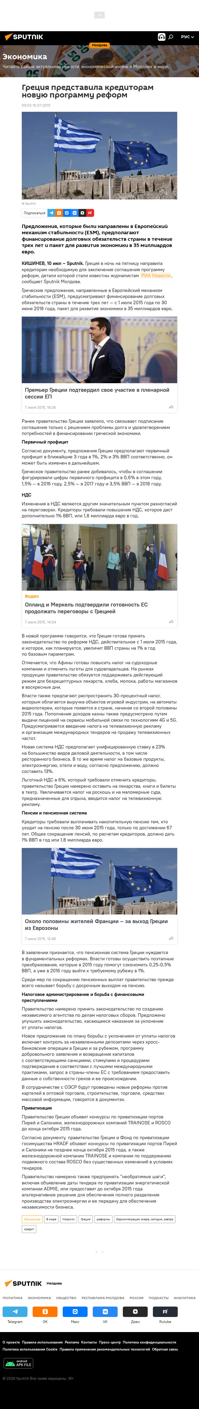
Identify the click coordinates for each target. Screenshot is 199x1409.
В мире (51, 1219)
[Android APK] (18, 1364)
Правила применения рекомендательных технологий (105, 1349)
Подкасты (159, 1297)
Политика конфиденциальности (149, 1342)
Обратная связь (165, 1349)
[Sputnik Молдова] (25, 41)
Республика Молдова (103, 1297)
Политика (13, 1297)
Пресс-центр (110, 1342)
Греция (85, 1219)
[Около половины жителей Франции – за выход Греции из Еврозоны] (99, 881)
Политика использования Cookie (30, 1349)
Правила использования (42, 1342)
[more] (171, 407)
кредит (29, 1229)
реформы (103, 1219)
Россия (137, 1297)
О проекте (11, 1342)
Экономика (32, 1219)
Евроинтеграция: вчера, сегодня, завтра (144, 1219)
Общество (66, 1297)
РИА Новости (155, 275)
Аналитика (185, 1297)
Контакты (89, 1342)
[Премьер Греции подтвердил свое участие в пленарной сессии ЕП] (99, 350)
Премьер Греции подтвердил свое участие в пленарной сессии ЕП (97, 393)
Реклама (72, 1342)
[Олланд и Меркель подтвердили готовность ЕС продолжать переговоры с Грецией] (99, 557)
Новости (68, 1219)
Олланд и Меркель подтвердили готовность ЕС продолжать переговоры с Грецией (86, 608)
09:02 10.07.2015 (36, 105)
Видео (32, 596)
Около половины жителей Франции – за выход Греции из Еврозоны (96, 924)
